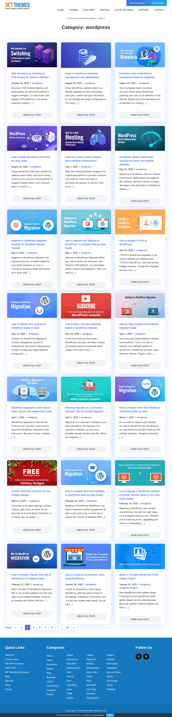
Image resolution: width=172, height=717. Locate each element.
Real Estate (112, 664)
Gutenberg (72, 685)
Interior (70, 698)
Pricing (104, 10)
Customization (12, 659)
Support (143, 10)
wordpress (37, 83)
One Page (91, 689)
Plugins (110, 655)
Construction (53, 686)
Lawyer (90, 655)
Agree (110, 715)
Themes (73, 10)
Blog (7, 676)
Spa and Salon (114, 672)
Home (60, 10)
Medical (90, 664)
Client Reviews (123, 10)
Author (50, 660)
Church (50, 681)
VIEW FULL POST (32, 115)
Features (89, 10)
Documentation (137, 3)
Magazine (91, 659)
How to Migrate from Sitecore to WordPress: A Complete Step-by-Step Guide (85, 244)
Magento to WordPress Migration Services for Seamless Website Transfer (29, 244)
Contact (159, 10)
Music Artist (92, 672)
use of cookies (98, 715)
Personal (91, 693)
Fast (69, 672)
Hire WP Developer (14, 664)
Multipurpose (93, 668)
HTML (70, 693)
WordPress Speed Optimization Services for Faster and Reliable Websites (136, 161)
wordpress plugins (128, 587)
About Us (9, 655)
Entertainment (73, 668)
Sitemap (9, 681)
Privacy (8, 689)
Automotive (52, 664)
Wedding (111, 689)
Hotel (69, 689)
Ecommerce (72, 659)
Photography (93, 698)
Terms (8, 685)
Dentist (50, 694)
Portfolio (110, 659)
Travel (109, 685)
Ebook (70, 655)
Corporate (51, 690)
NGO (89, 681)
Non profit (91, 685)
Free (69, 681)
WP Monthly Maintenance (17, 672)
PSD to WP (10, 668)
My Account (158, 3)
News (89, 676)
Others (50, 656)
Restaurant (112, 668)
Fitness (70, 676)
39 (67, 627)
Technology (112, 681)
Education (71, 664)
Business (51, 677)
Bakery (50, 669)
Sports (110, 676)
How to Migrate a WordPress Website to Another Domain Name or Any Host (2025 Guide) (139, 495)
